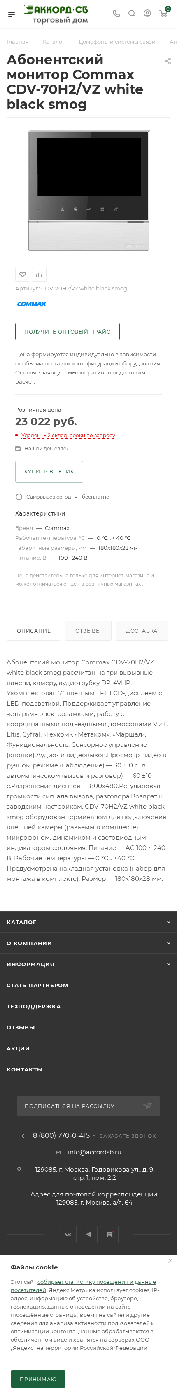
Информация (31, 964)
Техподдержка (34, 1006)
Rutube (110, 1234)
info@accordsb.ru (94, 1152)
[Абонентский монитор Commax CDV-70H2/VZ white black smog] (88, 190)
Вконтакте (68, 1234)
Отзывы (88, 631)
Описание (34, 631)
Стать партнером (38, 985)
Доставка (142, 631)
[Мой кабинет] (147, 14)
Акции (18, 1048)
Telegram (89, 1234)
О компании (29, 943)
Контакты (24, 1069)
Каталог (22, 922)
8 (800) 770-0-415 (61, 1135)
